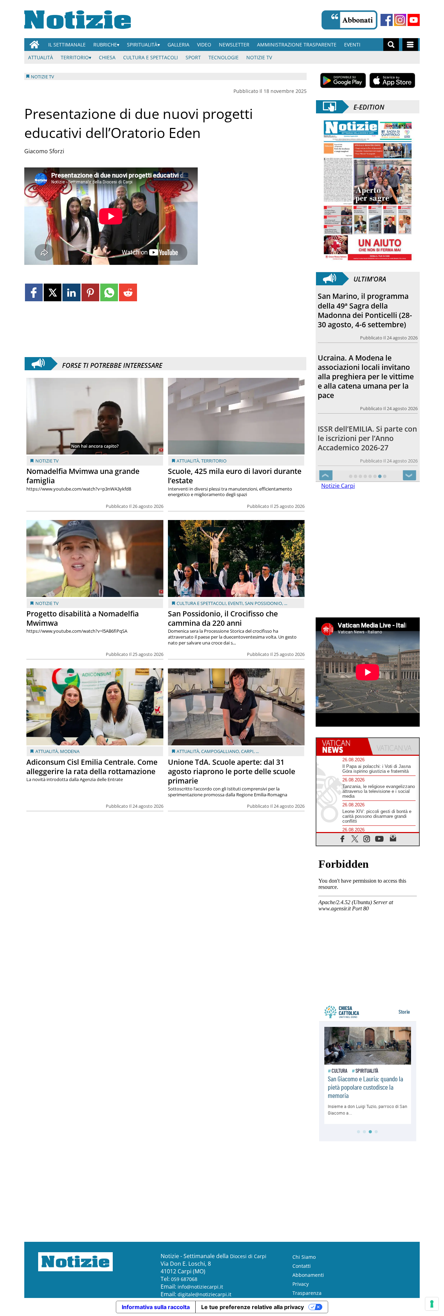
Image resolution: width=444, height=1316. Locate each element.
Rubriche (105, 44)
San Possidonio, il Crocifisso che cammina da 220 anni (223, 618)
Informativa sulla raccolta (156, 1307)
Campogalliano (220, 751)
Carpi (247, 751)
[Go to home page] (34, 44)
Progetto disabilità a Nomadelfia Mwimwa (82, 618)
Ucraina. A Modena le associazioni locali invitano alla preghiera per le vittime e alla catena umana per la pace (366, 376)
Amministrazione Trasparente (296, 44)
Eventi (352, 44)
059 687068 (184, 1279)
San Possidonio (263, 603)
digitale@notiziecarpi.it (204, 1294)
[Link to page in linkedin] (71, 292)
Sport (193, 57)
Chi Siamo (304, 1257)
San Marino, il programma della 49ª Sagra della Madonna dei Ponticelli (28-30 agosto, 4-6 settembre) (365, 310)
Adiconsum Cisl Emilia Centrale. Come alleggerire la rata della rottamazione (91, 766)
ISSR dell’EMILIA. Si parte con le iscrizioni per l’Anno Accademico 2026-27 (367, 438)
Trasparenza (307, 1293)
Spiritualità (142, 44)
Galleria (178, 44)
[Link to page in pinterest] (90, 292)
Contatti (301, 1266)
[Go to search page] (391, 44)
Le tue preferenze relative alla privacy (252, 1307)
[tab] (342, 746)
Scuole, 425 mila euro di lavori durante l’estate (234, 475)
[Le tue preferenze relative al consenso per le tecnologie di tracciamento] (431, 1303)
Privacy (300, 1284)
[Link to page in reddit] (128, 292)
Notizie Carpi (338, 486)
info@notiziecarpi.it (200, 1286)
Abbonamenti (308, 1275)
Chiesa (107, 57)
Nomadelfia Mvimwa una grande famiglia (82, 475)
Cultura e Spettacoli (150, 57)
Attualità (40, 57)
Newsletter (234, 44)
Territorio (75, 57)
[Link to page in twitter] (52, 292)
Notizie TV (259, 57)
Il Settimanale (67, 44)
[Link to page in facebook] (34, 292)
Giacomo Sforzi (44, 151)
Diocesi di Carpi (248, 1256)
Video (204, 44)
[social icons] (342, 838)
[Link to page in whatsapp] (109, 292)
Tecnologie (223, 57)
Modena (69, 751)
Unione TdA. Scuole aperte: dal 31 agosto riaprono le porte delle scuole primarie (231, 771)
